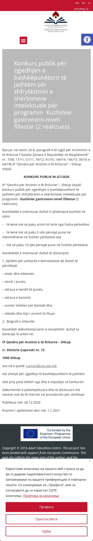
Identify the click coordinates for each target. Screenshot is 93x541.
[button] (87, 39)
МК (77, 2)
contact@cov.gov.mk (41, 366)
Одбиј (46, 531)
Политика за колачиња (41, 496)
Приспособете (46, 519)
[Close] (90, 461)
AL (89, 2)
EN (83, 2)
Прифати (46, 507)
